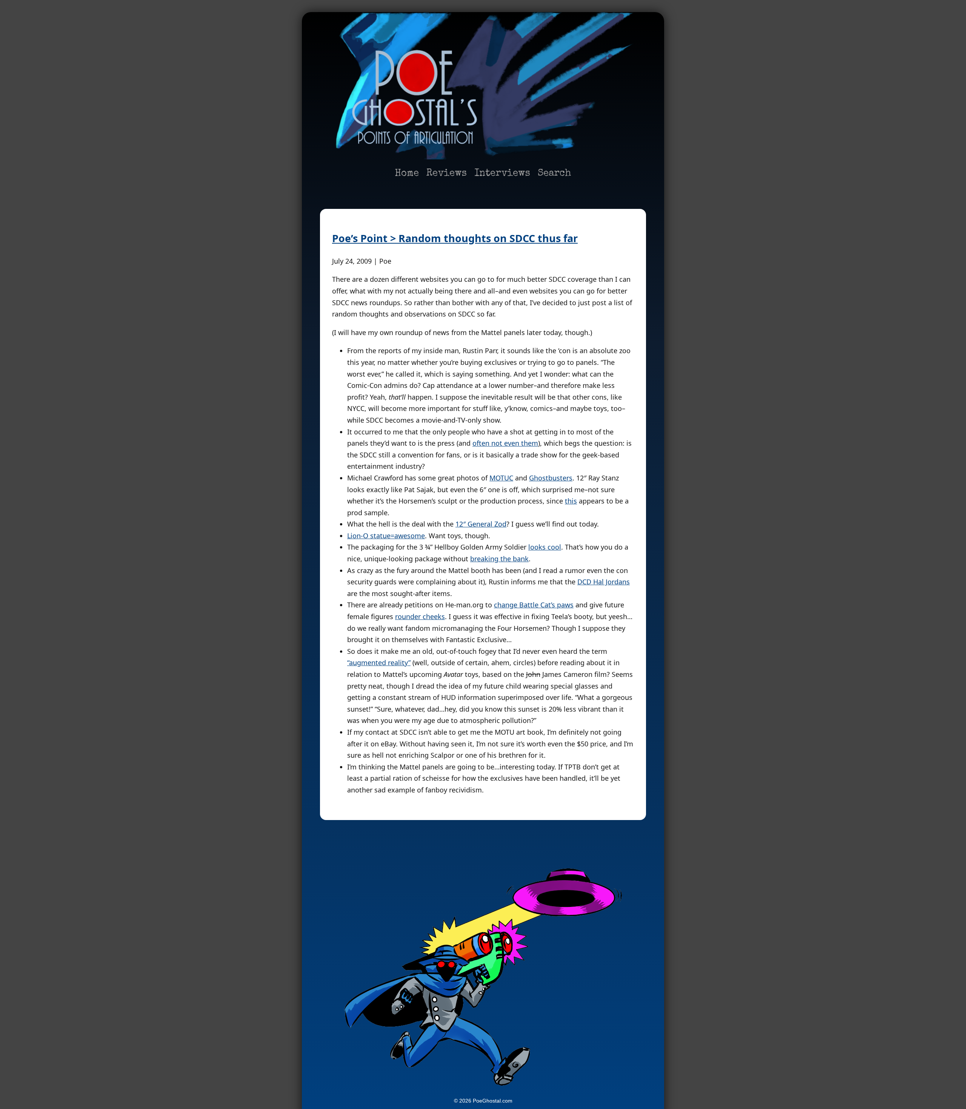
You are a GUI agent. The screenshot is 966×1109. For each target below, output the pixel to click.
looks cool (544, 546)
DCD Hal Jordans (603, 581)
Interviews (502, 174)
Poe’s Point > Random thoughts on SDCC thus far (455, 238)
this (571, 500)
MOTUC (501, 477)
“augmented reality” (379, 662)
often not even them (505, 443)
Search (554, 174)
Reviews (446, 174)
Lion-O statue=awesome (386, 535)
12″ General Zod (480, 523)
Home (407, 174)
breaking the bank (499, 558)
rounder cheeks (420, 616)
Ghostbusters (550, 477)
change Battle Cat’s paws (534, 604)
